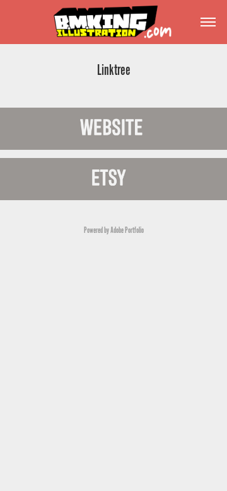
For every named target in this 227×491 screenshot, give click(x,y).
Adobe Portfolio (127, 230)
